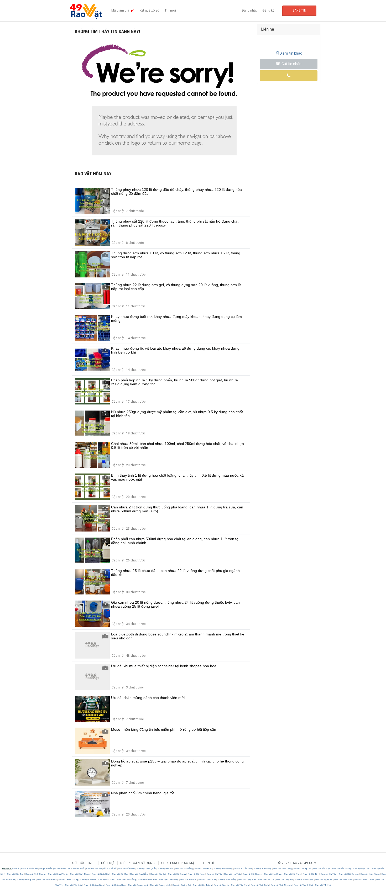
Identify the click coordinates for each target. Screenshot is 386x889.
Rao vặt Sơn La (221, 885)
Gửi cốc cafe (83, 863)
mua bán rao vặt (94, 868)
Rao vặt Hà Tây (214, 874)
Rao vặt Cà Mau (120, 874)
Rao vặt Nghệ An (324, 880)
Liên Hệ (209, 863)
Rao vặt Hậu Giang (370, 874)
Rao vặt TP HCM (203, 868)
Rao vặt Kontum (88, 880)
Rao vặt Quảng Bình (94, 885)
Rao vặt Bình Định (101, 874)
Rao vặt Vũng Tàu (302, 868)
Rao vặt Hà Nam (196, 874)
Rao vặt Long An (285, 880)
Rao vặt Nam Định (304, 880)
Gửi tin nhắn (291, 64)
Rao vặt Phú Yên (74, 885)
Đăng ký (268, 10)
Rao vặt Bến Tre (15, 874)
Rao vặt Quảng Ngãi (138, 885)
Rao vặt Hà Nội (165, 868)
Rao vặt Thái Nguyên (281, 885)
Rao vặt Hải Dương (252, 874)
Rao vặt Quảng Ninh (160, 885)
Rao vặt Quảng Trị (182, 885)
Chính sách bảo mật (179, 863)
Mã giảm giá (120, 10)
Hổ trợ (107, 863)
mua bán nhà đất (76, 868)
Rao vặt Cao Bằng (139, 874)
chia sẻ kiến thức (126, 868)
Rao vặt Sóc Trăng (202, 885)
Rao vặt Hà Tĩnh (233, 874)
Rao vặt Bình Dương (36, 874)
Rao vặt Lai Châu (106, 880)
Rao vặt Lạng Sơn (247, 880)
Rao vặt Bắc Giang (342, 868)
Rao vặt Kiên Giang (68, 880)
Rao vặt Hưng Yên (26, 880)
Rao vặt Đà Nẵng (184, 868)
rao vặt (15, 868)
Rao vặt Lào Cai (266, 880)
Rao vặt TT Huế (322, 885)
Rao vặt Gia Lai (158, 874)
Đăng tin (299, 10)
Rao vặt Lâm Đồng (127, 880)
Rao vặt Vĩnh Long (282, 868)
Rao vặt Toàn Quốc (146, 868)
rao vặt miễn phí (29, 868)
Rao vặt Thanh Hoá (303, 885)
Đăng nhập (249, 10)
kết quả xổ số (110, 868)
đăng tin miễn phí (47, 868)
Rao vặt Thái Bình (259, 885)
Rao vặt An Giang (262, 868)
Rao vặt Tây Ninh (240, 885)
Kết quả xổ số (149, 10)
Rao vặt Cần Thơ (243, 868)
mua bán (62, 868)
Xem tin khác (291, 53)
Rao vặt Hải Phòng (223, 868)
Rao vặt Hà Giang (176, 874)
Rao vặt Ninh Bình (343, 880)
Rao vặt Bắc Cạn (322, 868)
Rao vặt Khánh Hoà (46, 880)
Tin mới (170, 10)
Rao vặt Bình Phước (58, 874)
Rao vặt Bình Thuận (80, 874)
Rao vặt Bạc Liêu (361, 868)
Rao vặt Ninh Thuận (364, 880)
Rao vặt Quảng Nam (116, 885)
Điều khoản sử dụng (137, 863)
